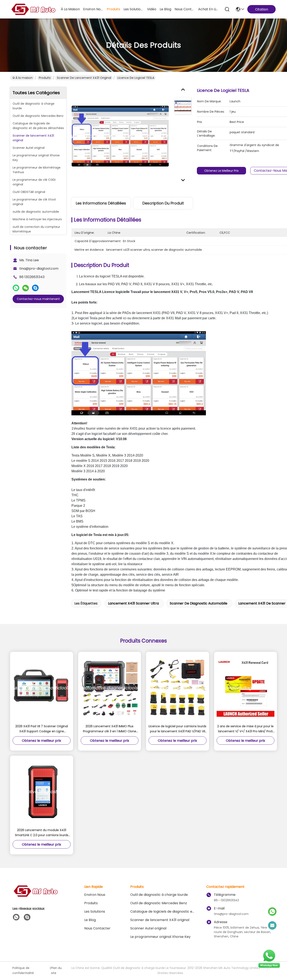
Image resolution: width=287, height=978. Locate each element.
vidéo (151, 9)
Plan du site (56, 970)
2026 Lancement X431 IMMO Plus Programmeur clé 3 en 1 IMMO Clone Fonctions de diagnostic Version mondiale (109, 729)
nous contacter (185, 9)
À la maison (70, 9)
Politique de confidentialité (23, 970)
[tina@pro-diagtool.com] (272, 925)
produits (113, 9)
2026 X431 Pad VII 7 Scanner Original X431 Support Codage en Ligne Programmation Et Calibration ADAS (41, 729)
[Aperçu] (35, 896)
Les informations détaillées (101, 203)
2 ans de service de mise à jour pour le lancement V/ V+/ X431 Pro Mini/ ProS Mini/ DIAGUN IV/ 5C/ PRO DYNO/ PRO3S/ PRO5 (245, 729)
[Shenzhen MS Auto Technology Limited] (33, 9)
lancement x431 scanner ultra (133, 603)
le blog (165, 9)
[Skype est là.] (35, 288)
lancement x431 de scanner (262, 603)
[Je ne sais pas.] (16, 288)
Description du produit (163, 203)
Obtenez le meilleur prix (221, 171)
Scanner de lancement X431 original (84, 78)
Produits (45, 78)
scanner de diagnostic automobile (198, 603)
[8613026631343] (16, 917)
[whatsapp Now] (269, 967)
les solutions (134, 9)
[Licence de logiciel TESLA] (120, 136)
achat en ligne (208, 9)
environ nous (93, 9)
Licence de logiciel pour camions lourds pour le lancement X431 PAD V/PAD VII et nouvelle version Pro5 (177, 729)
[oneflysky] (27, 917)
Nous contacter (97, 928)
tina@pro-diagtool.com (38, 268)
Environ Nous (94, 894)
